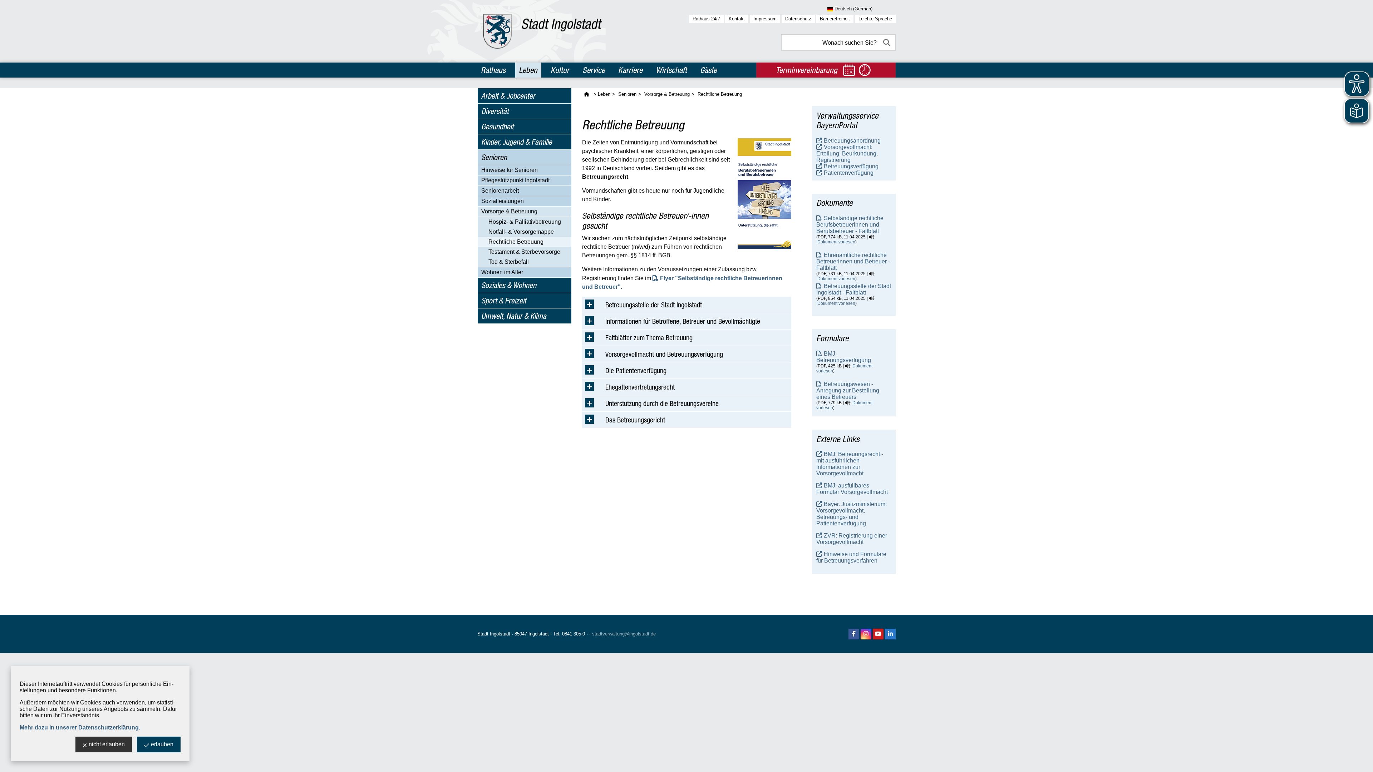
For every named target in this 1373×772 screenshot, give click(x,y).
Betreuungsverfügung (851, 166)
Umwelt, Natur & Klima (513, 316)
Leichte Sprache (875, 18)
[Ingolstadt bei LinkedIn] (890, 634)
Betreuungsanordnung (852, 141)
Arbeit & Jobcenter (508, 95)
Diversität (495, 111)
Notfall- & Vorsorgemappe (521, 232)
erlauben (162, 744)
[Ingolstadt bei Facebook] (853, 634)
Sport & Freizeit (503, 300)
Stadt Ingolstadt (493, 634)
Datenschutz (798, 18)
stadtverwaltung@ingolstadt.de (624, 634)
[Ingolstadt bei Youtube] (878, 634)
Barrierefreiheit (835, 18)
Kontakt (737, 18)
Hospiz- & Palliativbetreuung (524, 222)
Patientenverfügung (848, 173)
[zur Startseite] (542, 31)
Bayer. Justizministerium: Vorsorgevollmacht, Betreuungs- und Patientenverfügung (851, 513)
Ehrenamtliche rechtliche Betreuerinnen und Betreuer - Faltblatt (853, 261)
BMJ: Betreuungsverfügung (843, 357)
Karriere (630, 70)
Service (593, 70)
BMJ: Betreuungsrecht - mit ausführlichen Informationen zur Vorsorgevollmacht (849, 463)
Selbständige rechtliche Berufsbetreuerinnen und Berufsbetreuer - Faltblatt (850, 224)
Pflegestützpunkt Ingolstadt (515, 180)
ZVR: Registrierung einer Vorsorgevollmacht (851, 539)
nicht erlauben (107, 744)
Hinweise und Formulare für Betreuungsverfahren (851, 557)
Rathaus (493, 70)
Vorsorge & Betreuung (509, 211)
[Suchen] (887, 42)
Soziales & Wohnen (508, 285)
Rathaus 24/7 (706, 18)
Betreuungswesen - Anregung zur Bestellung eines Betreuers (847, 390)
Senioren (494, 157)
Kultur (560, 70)
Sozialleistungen (502, 201)
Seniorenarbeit (500, 191)
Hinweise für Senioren (509, 170)
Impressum (765, 18)
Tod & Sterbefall (508, 262)
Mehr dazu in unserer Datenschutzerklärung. (80, 727)
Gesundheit (497, 126)
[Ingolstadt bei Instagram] (866, 634)
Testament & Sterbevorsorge (524, 252)
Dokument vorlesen (836, 241)
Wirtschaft (671, 70)
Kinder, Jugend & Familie (516, 142)
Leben (528, 70)
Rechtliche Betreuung (515, 242)
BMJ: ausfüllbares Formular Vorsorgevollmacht (852, 488)
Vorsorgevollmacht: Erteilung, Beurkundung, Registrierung (847, 153)
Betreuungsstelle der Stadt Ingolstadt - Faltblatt (853, 289)
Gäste (708, 70)
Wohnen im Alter (502, 272)
